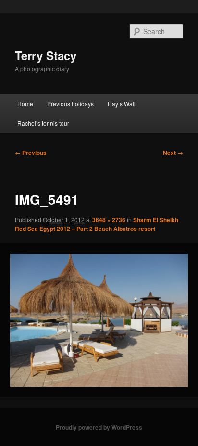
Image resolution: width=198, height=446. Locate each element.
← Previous (31, 152)
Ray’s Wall (122, 104)
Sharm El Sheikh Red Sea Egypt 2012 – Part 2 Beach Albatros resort (96, 224)
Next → (173, 152)
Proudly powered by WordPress (99, 427)
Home (25, 104)
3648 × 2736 (108, 220)
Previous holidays (70, 104)
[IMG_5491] (98, 320)
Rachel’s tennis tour (43, 123)
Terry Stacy (45, 55)
